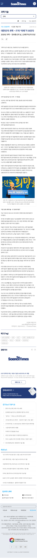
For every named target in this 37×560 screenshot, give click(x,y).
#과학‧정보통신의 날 (28, 337)
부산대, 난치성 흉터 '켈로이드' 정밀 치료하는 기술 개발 (15, 468)
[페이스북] (11, 547)
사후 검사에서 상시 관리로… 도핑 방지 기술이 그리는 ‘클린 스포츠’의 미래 (19, 420)
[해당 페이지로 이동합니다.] (18, 362)
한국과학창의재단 (27, 495)
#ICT (18, 337)
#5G (13, 337)
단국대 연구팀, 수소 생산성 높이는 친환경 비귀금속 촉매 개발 (19, 424)
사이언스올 (6, 495)
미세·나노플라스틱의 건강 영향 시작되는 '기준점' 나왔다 (18, 439)
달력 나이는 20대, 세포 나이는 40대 (13, 408)
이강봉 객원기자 (16, 27)
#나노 (11, 340)
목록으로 (17, 382)
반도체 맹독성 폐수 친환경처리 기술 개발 (15, 443)
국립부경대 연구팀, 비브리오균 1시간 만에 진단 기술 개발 (16, 464)
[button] (32, 350)
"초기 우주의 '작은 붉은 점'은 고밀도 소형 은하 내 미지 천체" (17, 454)
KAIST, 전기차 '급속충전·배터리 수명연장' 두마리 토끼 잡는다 (17, 478)
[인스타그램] (16, 547)
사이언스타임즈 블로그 (29, 498)
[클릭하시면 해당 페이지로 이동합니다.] (18, 3)
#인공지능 (25, 340)
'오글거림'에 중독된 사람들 (11, 427)
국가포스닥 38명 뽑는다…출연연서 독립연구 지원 (14, 483)
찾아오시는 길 (14, 510)
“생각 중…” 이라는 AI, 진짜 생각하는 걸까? (15, 416)
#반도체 (18, 340)
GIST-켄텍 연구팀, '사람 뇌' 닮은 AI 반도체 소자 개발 (15, 459)
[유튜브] (25, 547)
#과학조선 (4, 340)
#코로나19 (4, 343)
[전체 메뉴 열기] (2, 4)
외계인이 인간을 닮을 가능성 (12, 431)
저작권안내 (23, 510)
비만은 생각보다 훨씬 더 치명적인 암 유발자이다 (16, 435)
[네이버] (21, 547)
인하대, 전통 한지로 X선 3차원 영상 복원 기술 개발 (14, 473)
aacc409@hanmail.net (29, 324)
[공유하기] (2, 39)
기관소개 (5, 510)
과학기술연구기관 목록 (8, 498)
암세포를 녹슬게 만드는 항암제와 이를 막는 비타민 (17, 412)
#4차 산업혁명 (5, 337)
